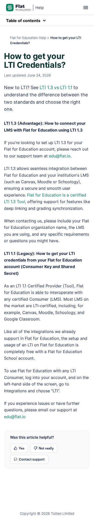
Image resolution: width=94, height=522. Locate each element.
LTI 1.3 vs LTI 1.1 (56, 87)
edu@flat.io (59, 155)
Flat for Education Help (28, 38)
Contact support (32, 459)
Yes (21, 448)
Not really (46, 448)
